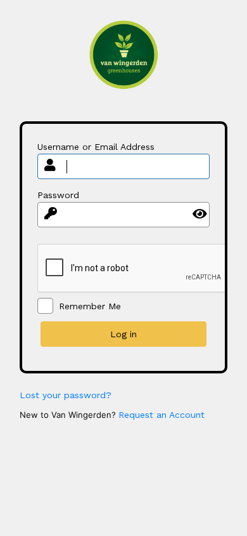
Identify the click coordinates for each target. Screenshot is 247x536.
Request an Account (161, 415)
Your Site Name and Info (123, 64)
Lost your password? (65, 395)
